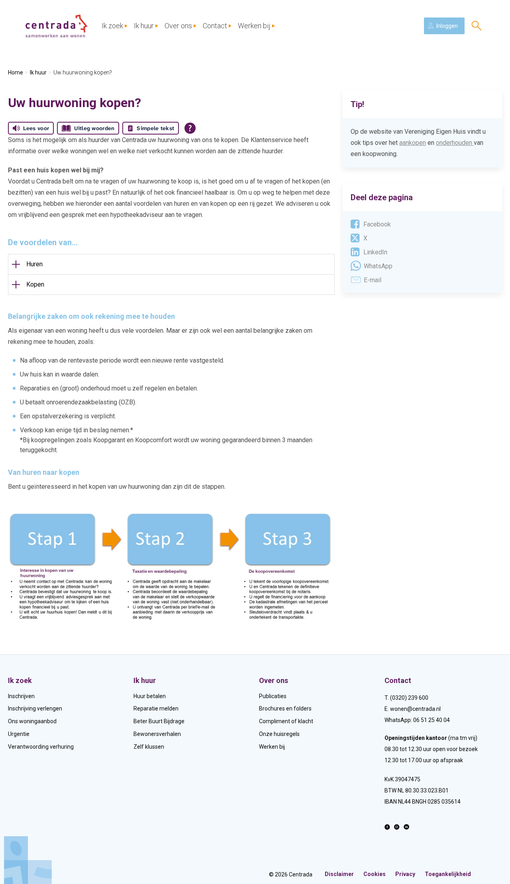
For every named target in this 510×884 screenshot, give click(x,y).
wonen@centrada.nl (415, 709)
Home (15, 72)
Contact (215, 25)
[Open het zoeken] (476, 26)
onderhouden (454, 142)
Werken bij (254, 25)
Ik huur (144, 25)
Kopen (35, 284)
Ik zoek (112, 25)
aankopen (412, 142)
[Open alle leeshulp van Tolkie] (190, 128)
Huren (34, 264)
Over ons (178, 25)
